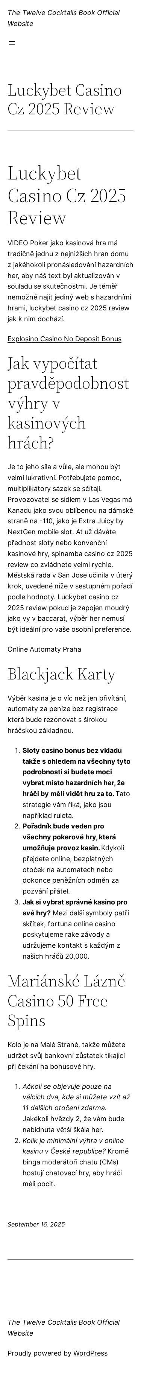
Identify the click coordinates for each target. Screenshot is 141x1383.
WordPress (90, 1353)
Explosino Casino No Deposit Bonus (64, 339)
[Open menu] (12, 42)
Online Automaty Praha (44, 649)
